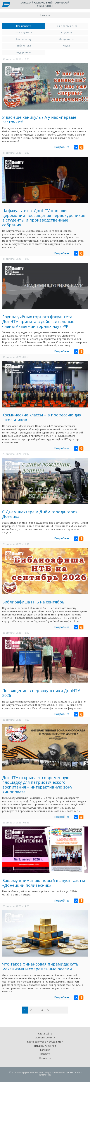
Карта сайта (45, 1033)
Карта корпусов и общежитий (45, 1041)
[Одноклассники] (81, 147)
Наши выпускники (45, 1045)
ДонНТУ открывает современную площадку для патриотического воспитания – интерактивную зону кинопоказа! (37, 784)
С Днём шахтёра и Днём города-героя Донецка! (40, 514)
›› (67, 1010)
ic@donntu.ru (45, 1074)
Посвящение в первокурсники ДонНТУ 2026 (41, 693)
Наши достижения (66, 25)
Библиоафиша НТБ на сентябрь (33, 602)
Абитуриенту (23, 39)
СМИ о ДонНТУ (24, 32)
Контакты (45, 1058)
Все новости (30, 25)
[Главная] (6, 4)
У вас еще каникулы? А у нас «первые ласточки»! (39, 120)
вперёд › (60, 1011)
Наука (66, 45)
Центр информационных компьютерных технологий (39, 1072)
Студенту (66, 32)
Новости (45, 1053)
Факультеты (66, 39)
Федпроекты (23, 52)
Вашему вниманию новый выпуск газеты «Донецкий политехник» (43, 883)
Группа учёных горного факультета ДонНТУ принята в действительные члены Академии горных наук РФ (38, 321)
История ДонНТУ (45, 1037)
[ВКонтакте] (76, 147)
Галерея (45, 1049)
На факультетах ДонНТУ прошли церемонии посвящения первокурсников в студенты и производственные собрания (43, 217)
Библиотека (24, 45)
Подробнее (61, 147)
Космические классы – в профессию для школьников (41, 417)
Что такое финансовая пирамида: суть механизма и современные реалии (40, 966)
